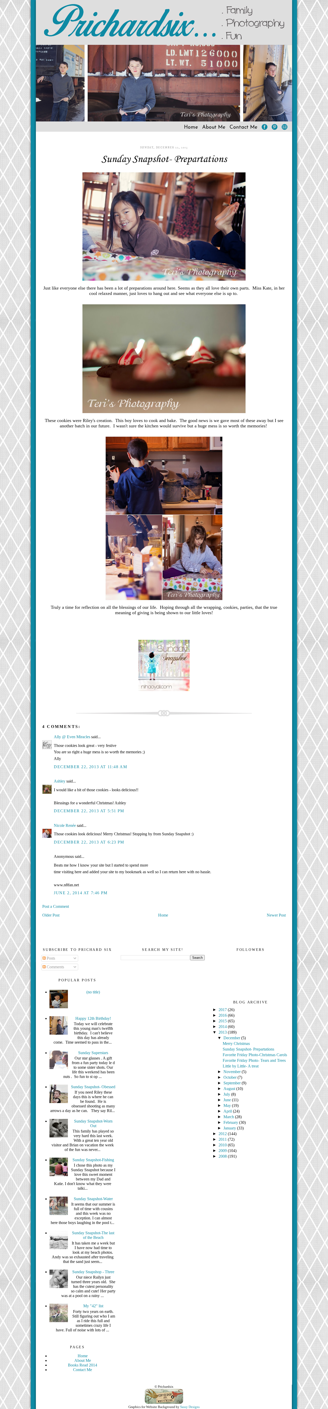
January (230, 1128)
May (227, 1105)
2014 (223, 1026)
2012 (223, 1134)
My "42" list (93, 1306)
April (228, 1111)
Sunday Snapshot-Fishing (93, 1160)
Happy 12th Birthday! (93, 1018)
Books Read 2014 (82, 1365)
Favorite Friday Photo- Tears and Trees (254, 1060)
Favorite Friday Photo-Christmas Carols (255, 1055)
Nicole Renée (65, 825)
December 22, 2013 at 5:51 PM (89, 811)
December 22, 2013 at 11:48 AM (90, 767)
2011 (223, 1139)
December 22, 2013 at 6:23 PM (89, 842)
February (231, 1122)
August (229, 1088)
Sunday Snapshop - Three (93, 1272)
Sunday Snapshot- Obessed (93, 1087)
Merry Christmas (236, 1043)
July (227, 1094)
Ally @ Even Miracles (72, 737)
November (232, 1071)
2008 (223, 1156)
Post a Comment (55, 906)
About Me (213, 127)
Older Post (50, 915)
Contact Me (244, 127)
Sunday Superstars (93, 1053)
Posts (50, 958)
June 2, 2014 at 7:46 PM (81, 893)
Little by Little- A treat (241, 1066)
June (227, 1100)
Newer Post (276, 915)
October (230, 1077)
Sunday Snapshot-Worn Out (93, 1123)
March (229, 1117)
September (232, 1083)
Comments (55, 967)
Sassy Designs (190, 1407)
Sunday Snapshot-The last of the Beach (93, 1235)
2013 (223, 1032)
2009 (223, 1150)
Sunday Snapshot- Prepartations (164, 159)
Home (191, 127)
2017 (223, 1009)
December (232, 1038)
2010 (223, 1145)
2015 (223, 1021)
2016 (223, 1015)
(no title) (93, 992)
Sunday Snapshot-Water (93, 1199)
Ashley (59, 781)
